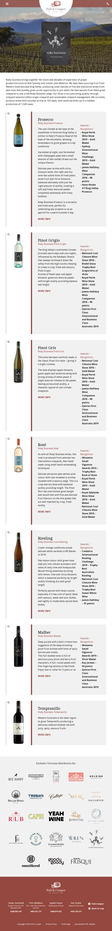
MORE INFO (44, 219)
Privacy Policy (51, 924)
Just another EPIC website (85, 924)
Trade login (65, 924)
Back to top (97, 908)
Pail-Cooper (97, 904)
